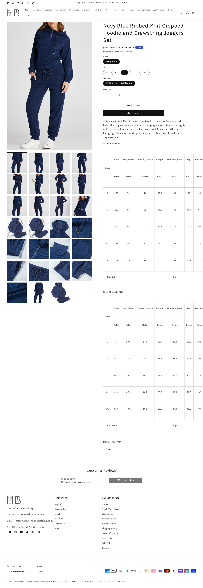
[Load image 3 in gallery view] (60, 162)
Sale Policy (107, 543)
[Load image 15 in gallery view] (60, 227)
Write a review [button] (125, 480)
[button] (181, 13)
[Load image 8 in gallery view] (82, 184)
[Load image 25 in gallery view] (17, 292)
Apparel (58, 504)
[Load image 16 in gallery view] (82, 227)
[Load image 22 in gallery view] (39, 271)
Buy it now (133, 113)
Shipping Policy (109, 528)
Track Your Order (110, 509)
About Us (106, 504)
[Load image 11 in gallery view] (60, 206)
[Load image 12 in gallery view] (82, 206)
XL (133, 72)
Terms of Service (110, 533)
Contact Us (60, 523)
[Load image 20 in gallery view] (82, 249)
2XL (144, 72)
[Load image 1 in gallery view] (17, 162)
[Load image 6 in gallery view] (39, 184)
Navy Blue (111, 61)
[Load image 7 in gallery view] (60, 184)
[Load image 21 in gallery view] (17, 271)
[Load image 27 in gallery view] (60, 292)
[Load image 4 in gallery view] (82, 162)
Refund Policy (109, 523)
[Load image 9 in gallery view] (17, 206)
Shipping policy (102, 581)
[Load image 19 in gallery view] (60, 249)
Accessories (60, 509)
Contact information (119, 581)
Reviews (106, 548)
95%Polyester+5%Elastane (119, 83)
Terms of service (86, 581)
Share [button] (108, 449)
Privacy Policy (109, 519)
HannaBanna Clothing (23, 582)
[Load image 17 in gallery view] (17, 249)
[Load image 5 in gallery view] (17, 184)
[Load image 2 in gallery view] (39, 162)
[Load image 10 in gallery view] (39, 206)
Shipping (107, 52)
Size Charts (107, 514)
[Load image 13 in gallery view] (17, 227)
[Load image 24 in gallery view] (82, 271)
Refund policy (56, 581)
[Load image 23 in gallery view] (60, 271)
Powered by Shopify (40, 582)
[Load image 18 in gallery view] (39, 249)
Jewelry (58, 514)
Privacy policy (71, 581)
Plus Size (59, 519)
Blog (57, 528)
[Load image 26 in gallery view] (39, 292)
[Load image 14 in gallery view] (39, 227)
